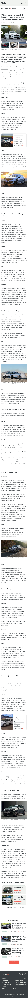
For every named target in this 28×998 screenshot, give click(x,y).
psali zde (14, 262)
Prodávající (5, 980)
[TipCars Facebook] (20, 974)
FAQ (25, 978)
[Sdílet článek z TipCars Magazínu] (25, 8)
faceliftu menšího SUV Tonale (15, 103)
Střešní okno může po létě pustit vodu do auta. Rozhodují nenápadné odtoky (18, 951)
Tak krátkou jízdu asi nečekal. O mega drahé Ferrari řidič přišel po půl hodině (19, 938)
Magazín (7, 8)
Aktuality (13, 8)
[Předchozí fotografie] (2, 32)
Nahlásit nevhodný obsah (9, 989)
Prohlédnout (17, 892)
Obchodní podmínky (20, 980)
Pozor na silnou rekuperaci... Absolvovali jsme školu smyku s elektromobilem (18, 139)
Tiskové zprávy (6, 984)
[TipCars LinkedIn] (22, 974)
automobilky (4, 69)
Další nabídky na (15, 907)
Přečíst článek (18, 145)
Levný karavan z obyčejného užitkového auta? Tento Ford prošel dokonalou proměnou (19, 721)
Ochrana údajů (6, 982)
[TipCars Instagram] (25, 974)
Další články (14, 962)
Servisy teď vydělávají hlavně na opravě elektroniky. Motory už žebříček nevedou (19, 926)
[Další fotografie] (26, 32)
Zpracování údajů (21, 982)
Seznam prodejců (21, 984)
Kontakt (4, 978)
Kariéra (4, 986)
